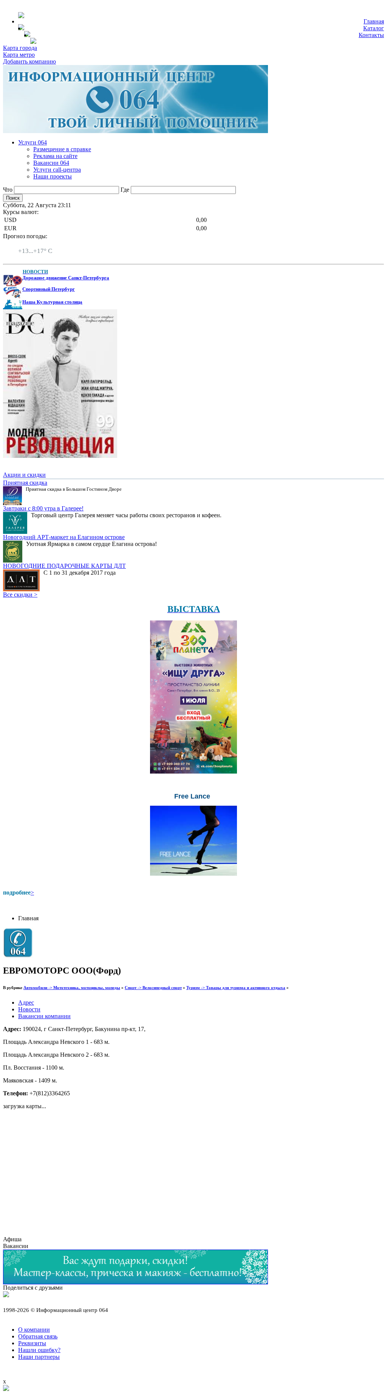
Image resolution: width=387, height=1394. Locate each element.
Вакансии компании (44, 1016)
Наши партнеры (39, 1357)
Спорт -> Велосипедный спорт (153, 987)
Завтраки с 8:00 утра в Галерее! (43, 508)
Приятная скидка (25, 482)
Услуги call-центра (57, 169)
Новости (29, 1009)
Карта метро (19, 54)
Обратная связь (37, 1336)
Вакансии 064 (51, 163)
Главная (374, 21)
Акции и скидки (24, 474)
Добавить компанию (29, 61)
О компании (34, 1329)
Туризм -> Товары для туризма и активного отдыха (235, 987)
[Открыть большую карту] (6, 1389)
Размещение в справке (62, 149)
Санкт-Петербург (40, 244)
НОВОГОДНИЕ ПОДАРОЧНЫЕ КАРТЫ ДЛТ (64, 566)
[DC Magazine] (60, 456)
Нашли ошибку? (39, 1350)
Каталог (373, 28)
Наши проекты (52, 176)
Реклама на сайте (55, 156)
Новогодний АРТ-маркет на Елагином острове (64, 537)
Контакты (371, 35)
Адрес (26, 1002)
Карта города (20, 48)
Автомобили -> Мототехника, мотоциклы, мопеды (71, 987)
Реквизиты (32, 1343)
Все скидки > (20, 594)
